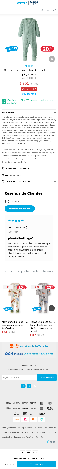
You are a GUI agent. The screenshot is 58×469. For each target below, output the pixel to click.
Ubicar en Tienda (21, 458)
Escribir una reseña (19, 208)
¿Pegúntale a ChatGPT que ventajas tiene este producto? (30, 101)
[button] (42, 10)
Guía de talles (38, 458)
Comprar (39, 464)
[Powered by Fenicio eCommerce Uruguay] (51, 442)
